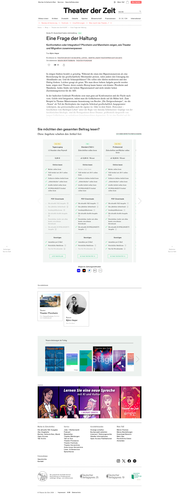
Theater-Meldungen (72, 436)
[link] (47, 2)
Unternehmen (43, 456)
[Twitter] (123, 461)
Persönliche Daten (124, 439)
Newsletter (68, 434)
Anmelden (121, 441)
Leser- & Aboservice (72, 449)
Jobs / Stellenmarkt (71, 430)
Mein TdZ (120, 427)
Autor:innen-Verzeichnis (73, 447)
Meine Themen (122, 430)
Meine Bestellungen (125, 432)
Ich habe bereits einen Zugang (128, 134)
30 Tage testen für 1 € (87, 256)
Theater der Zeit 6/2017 (59, 27)
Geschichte (42, 459)
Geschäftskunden (96, 427)
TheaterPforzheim (48, 316)
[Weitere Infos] (67, 203)
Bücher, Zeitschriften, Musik (49, 434)
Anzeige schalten (97, 430)
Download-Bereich (124, 434)
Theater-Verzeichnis (72, 445)
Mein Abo (120, 436)
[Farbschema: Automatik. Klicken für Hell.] (114, 2)
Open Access (43, 436)
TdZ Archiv (42, 439)
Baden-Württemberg (66, 60)
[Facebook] (129, 461)
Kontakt (41, 461)
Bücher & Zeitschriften (46, 427)
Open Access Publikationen (101, 439)
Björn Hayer (54, 53)
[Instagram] (118, 461)
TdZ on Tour (68, 439)
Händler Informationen (99, 436)
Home (40, 27)
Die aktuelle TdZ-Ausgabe (48, 430)
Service (66, 427)
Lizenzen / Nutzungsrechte (101, 434)
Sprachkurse (69, 452)
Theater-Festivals (71, 443)
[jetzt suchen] (140, 11)
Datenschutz (76, 492)
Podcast (67, 432)
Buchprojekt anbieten (98, 432)
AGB (68, 492)
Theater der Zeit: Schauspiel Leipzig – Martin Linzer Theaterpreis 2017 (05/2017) (89, 58)
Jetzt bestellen (57, 256)
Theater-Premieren (71, 441)
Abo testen (136, 2)
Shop (46, 27)
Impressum (61, 492)
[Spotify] (134, 461)
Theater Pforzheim (84, 60)
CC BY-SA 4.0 (47, 318)
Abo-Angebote (43, 432)
